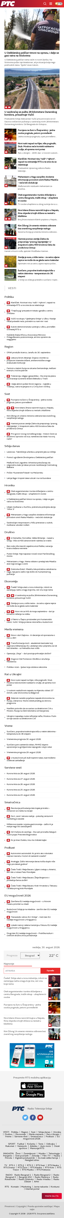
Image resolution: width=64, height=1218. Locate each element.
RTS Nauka (53, 1165)
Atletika (33, 1146)
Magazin (8, 1153)
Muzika (42, 1153)
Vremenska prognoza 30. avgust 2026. (24, 739)
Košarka (31, 1144)
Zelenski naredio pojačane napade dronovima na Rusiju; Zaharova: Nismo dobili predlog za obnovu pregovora (30, 700)
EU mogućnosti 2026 (17, 895)
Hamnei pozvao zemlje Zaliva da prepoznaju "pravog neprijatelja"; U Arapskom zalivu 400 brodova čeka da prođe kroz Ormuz (32, 426)
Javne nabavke (41, 1186)
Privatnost (9, 1206)
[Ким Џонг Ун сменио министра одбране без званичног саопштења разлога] (10, 230)
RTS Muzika (28, 1169)
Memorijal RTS (37, 1148)
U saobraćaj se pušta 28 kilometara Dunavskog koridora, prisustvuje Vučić (30, 113)
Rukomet (9, 1146)
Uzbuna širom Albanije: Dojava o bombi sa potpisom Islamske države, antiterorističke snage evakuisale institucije (28, 360)
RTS (7, 1186)
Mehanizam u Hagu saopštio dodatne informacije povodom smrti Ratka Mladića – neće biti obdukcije (38, 179)
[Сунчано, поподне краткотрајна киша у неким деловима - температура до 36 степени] (10, 275)
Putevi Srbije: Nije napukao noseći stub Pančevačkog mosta (30, 555)
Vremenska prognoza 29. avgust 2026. (24, 752)
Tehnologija (54, 1153)
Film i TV (46, 1155)
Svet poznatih (22, 1155)
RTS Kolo (49, 1167)
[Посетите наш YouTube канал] (40, 1118)
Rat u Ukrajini (12, 674)
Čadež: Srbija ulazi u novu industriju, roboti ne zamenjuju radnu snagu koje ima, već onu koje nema (30, 588)
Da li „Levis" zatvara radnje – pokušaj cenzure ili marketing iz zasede (30, 817)
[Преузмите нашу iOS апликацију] (32, 1085)
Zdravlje (35, 1155)
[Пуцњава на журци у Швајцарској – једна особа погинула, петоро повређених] (10, 134)
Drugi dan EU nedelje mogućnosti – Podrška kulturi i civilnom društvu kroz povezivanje (30, 934)
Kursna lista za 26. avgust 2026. (21, 784)
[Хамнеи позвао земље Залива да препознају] (10, 243)
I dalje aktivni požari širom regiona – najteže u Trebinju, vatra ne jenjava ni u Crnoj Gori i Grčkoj (29, 385)
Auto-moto (45, 1146)
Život (18, 1153)
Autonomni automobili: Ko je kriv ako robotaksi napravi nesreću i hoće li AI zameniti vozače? (30, 854)
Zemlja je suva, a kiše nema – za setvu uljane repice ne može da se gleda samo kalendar (31, 604)
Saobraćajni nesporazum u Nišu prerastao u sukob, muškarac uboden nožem (30, 523)
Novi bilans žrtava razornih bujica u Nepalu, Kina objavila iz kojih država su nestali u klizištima (38, 213)
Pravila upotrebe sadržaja (40, 1206)
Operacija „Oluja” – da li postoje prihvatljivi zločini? (29, 653)
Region (8, 346)
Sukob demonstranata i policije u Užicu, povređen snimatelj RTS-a (31, 328)
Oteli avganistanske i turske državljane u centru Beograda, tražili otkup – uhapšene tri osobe (38, 197)
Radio (9, 1175)
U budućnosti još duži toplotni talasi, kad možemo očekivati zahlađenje (31, 759)
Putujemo (7, 1155)
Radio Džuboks (26, 1179)
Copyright (21, 1206)
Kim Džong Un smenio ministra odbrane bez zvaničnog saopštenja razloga (31, 417)
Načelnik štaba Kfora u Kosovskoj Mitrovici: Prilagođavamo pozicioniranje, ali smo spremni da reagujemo (29, 337)
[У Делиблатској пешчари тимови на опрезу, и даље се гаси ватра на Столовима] (32, 29)
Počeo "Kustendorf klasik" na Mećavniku (25, 472)
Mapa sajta (51, 1196)
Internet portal (32, 1189)
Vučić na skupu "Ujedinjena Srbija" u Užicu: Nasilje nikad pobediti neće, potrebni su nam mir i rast (31, 320)
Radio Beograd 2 (42, 1175)
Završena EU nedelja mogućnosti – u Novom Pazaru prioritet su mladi (29, 902)
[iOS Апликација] (32, 1055)
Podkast (9, 847)
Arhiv (36, 1181)
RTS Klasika (36, 1167)
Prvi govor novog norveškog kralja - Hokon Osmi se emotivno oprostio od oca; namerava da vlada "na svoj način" (32, 436)
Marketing (26, 1186)
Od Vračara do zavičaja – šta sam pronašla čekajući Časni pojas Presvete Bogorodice (31, 833)
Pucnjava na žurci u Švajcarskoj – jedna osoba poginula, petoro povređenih (29, 401)
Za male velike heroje (48, 1158)
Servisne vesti (13, 767)
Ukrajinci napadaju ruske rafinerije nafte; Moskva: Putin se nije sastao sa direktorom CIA (31, 717)
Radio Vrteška (43, 1179)
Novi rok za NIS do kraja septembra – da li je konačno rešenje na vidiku (30, 612)
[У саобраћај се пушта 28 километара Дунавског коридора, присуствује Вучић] (32, 88)
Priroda (8, 1158)
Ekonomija (11, 581)
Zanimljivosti (30, 1153)
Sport (11, 1144)
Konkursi (55, 1186)
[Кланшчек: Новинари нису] (10, 163)
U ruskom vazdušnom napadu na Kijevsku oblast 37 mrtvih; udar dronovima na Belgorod (30, 691)
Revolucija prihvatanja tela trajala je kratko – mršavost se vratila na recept (28, 809)
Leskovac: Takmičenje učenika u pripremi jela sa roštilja (31, 452)
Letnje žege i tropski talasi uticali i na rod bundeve (29, 478)
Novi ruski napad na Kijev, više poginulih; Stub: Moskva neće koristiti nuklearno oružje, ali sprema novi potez (37, 146)
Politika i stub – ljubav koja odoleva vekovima (27, 667)
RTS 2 (21, 1165)
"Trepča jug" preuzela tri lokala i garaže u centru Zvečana (30, 312)
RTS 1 (12, 1165)
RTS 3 (30, 1165)
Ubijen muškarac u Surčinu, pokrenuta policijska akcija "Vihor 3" (31, 508)
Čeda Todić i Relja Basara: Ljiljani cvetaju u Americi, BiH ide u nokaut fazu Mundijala (31, 870)
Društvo (9, 532)
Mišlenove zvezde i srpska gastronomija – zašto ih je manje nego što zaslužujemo (30, 825)
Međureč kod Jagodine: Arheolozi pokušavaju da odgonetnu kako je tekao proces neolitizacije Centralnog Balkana (32, 465)
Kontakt (15, 1186)
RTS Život (22, 1167)
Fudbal (20, 1144)
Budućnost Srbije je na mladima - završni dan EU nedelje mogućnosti (32, 910)
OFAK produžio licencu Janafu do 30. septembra (28, 352)
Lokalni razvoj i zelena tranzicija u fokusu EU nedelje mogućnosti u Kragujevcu (32, 926)
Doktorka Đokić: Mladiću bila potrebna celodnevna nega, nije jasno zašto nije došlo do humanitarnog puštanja (31, 571)
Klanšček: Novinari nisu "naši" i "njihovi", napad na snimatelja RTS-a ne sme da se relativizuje (37, 161)
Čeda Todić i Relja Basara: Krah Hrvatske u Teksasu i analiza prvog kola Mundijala (32, 887)
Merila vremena (13, 629)
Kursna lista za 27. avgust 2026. (21, 779)
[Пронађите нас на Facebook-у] (33, 1118)
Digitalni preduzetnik (25, 1158)
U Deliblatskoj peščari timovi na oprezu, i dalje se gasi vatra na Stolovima (31, 54)
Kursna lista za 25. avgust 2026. (21, 789)
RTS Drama (9, 1167)
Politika (9, 297)
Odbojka (50, 1144)
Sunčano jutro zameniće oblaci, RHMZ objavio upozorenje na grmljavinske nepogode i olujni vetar (29, 745)
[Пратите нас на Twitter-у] (25, 1118)
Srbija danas (12, 446)
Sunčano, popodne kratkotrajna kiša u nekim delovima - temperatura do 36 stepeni (36, 273)
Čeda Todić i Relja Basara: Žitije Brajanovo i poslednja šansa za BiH (28, 879)
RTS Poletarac (44, 1169)
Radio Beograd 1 (22, 1175)
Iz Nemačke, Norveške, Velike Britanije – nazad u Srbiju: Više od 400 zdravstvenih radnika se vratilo (30, 539)
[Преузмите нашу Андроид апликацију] (32, 1094)
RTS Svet (40, 1165)
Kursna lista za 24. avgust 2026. (21, 795)
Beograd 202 (25, 1177)
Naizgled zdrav (32, 1160)
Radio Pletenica (42, 1177)
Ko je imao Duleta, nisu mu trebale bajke (28, 840)
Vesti (6, 1132)
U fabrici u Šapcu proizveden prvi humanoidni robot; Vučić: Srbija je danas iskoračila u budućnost (30, 620)
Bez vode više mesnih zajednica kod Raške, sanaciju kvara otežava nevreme (30, 547)
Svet (7, 394)
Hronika (9, 485)
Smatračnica (12, 802)
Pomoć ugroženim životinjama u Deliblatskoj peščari (30, 457)
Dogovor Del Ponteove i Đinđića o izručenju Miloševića (28, 660)
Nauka (57, 1155)
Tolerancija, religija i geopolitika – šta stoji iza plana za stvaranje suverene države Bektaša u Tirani (31, 377)
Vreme (8, 726)
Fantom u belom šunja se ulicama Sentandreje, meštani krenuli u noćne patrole (31, 369)
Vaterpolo (22, 1146)
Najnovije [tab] (9, 963)
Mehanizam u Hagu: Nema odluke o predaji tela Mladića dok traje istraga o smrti (31, 562)
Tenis (40, 1144)
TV (5, 1165)
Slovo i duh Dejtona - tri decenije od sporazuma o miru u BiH (31, 636)
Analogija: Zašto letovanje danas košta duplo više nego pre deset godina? (31, 862)
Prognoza (12, 955)
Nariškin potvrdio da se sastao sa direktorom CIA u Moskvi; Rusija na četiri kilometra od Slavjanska (30, 709)
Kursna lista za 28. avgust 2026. (21, 773)
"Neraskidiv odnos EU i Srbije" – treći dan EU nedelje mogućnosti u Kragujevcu (29, 918)
